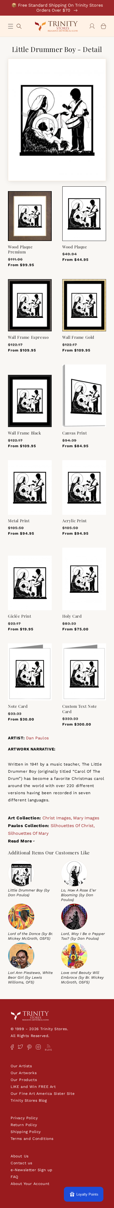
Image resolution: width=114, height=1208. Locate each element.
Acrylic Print (74, 520)
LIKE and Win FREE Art (33, 1086)
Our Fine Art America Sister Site (42, 1093)
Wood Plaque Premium (20, 249)
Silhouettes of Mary (28, 833)
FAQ (14, 1177)
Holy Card (72, 616)
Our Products (24, 1080)
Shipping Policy (26, 1132)
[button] (10, 26)
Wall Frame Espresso (28, 337)
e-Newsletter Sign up (31, 1170)
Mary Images (86, 817)
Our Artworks (24, 1073)
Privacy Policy (24, 1118)
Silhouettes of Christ (72, 825)
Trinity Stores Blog (29, 1100)
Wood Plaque (74, 246)
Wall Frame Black (24, 433)
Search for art (19, 25)
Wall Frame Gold (78, 337)
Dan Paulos (37, 738)
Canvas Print (74, 433)
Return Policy (24, 1125)
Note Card (18, 706)
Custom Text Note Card (79, 709)
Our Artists (21, 1066)
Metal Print (19, 520)
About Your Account (30, 1183)
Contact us (21, 1163)
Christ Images (56, 817)
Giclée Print (19, 616)
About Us (20, 1156)
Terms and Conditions (32, 1138)
